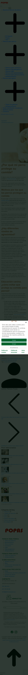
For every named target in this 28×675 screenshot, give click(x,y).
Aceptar (14, 340)
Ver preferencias (14, 347)
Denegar (14, 344)
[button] (26, 322)
